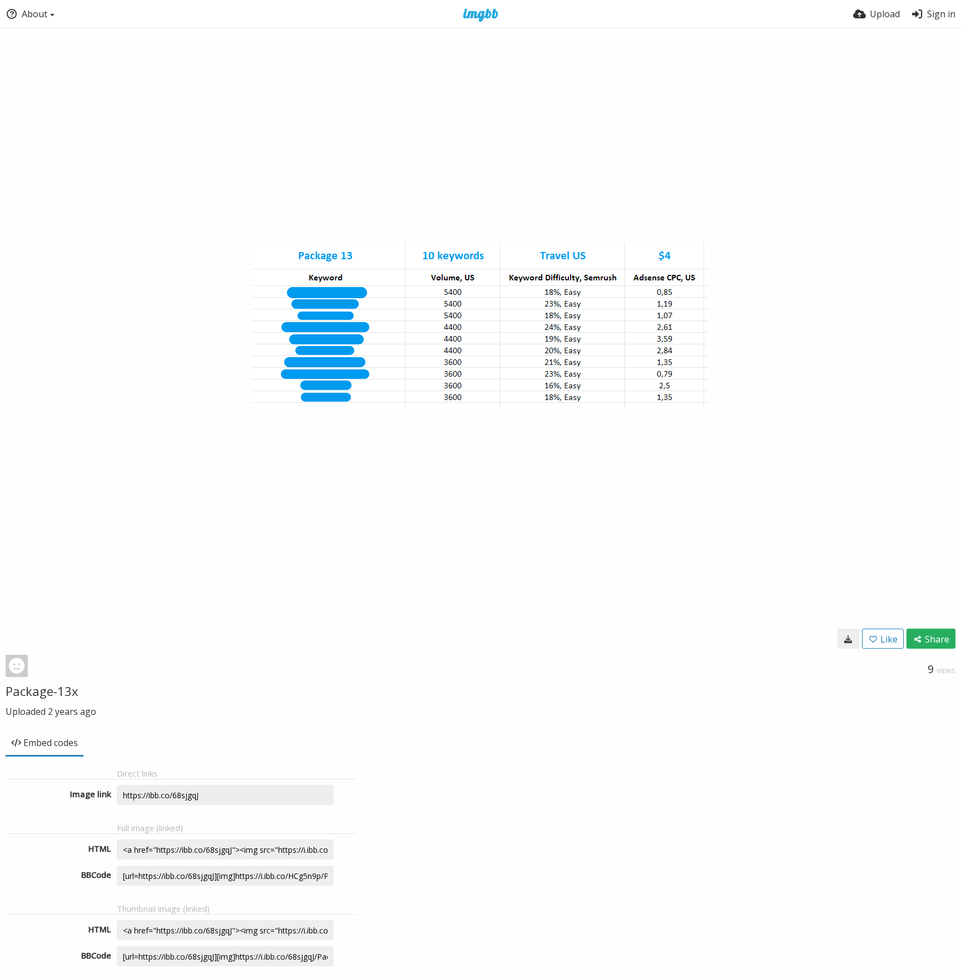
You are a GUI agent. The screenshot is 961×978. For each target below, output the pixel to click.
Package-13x (42, 691)
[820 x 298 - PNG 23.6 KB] (848, 639)
